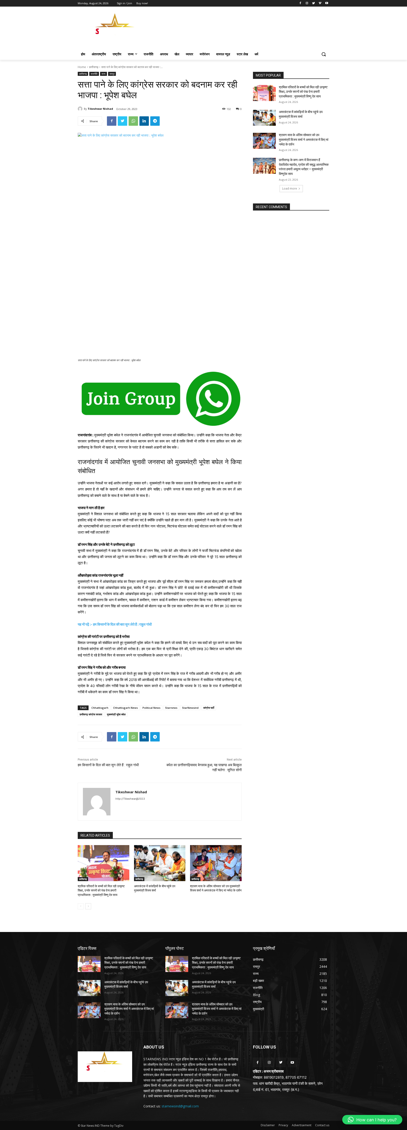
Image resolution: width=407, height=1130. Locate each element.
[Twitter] (313, 3)
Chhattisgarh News (125, 707)
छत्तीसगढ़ (93, 67)
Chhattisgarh (99, 707)
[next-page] (88, 906)
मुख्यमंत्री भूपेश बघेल (116, 714)
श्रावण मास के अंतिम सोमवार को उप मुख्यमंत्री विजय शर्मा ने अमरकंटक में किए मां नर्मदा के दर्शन (303, 139)
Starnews (171, 707)
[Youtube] (326, 3)
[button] (323, 54)
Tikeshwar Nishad (100, 108)
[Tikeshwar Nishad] (81, 108)
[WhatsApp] (133, 121)
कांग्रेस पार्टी (208, 707)
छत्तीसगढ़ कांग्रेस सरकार (91, 714)
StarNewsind (190, 707)
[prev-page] (81, 906)
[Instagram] (307, 3)
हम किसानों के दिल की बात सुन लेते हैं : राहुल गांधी (108, 765)
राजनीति (94, 73)
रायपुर (112, 73)
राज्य (104, 73)
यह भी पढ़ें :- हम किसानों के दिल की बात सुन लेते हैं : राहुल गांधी (115, 624)
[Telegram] (155, 121)
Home (82, 67)
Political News (151, 707)
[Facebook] (300, 3)
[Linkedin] (144, 121)
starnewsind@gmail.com (180, 1106)
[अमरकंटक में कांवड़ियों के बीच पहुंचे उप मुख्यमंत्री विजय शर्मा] (160, 863)
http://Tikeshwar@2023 (130, 798)
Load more (289, 188)
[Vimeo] (320, 3)
